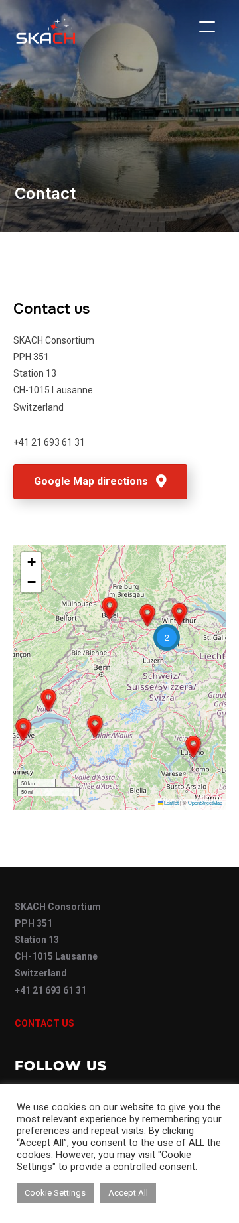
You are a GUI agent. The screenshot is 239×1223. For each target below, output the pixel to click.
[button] (193, 747)
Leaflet (171, 802)
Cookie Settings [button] (55, 1193)
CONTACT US (44, 1023)
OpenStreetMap (205, 802)
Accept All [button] (128, 1193)
